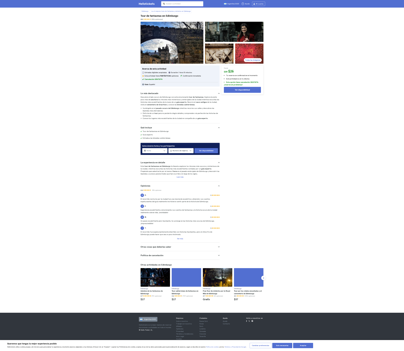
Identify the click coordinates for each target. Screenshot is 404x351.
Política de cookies (212, 347)
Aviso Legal (180, 336)
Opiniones (179, 329)
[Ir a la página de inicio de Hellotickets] (147, 3)
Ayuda (225, 321)
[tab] (180, 93)
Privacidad (180, 331)
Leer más (180, 177)
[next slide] (263, 278)
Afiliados (179, 326)
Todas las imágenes (252, 60)
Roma (201, 324)
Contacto (226, 324)
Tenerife (202, 336)
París (201, 326)
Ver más (180, 239)
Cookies (179, 339)
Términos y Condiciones (184, 334)
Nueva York (203, 321)
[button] (180, 93)
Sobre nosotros (182, 321)
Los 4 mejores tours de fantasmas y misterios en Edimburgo (171, 11)
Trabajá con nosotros (184, 324)
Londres (202, 329)
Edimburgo (145, 11)
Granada (202, 331)
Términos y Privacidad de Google (235, 347)
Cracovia (202, 334)
